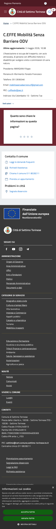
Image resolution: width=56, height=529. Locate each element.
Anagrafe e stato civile (16, 300)
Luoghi (9, 397)
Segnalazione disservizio (17, 462)
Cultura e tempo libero (16, 305)
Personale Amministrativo (18, 283)
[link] (26, 84)
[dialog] (28, 507)
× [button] (53, 488)
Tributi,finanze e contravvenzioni (21, 348)
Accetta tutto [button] (28, 512)
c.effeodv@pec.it (15, 90)
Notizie (9, 377)
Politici (9, 279)
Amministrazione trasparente (19, 484)
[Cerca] (50, 12)
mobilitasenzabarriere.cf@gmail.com (26, 84)
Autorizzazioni (12, 360)
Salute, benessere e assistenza (20, 356)
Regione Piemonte (12, 3)
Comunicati (11, 381)
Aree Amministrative (16, 266)
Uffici (8, 270)
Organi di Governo (14, 261)
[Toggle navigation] (5, 11)
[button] (27, 524)
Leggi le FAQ (12, 467)
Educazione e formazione (17, 341)
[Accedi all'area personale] (45, 3)
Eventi (9, 402)
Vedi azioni (7, 103)
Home (6, 23)
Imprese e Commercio (16, 312)
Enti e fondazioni (14, 274)
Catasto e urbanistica (16, 320)
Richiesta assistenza (15, 471)
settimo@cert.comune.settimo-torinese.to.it (27, 442)
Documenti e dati (14, 287)
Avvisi (9, 385)
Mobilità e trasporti (15, 327)
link (3, 506)
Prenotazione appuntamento (19, 458)
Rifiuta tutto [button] (27, 518)
